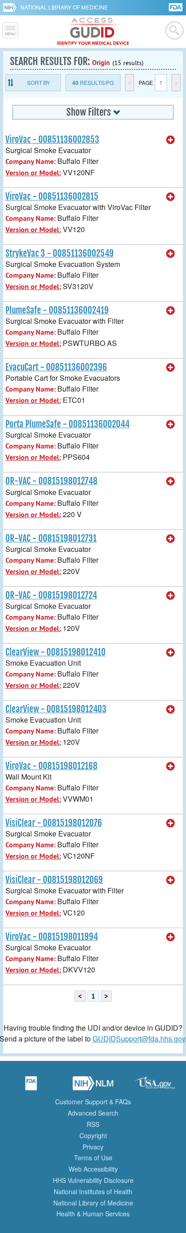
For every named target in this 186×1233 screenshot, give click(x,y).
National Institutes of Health (93, 1191)
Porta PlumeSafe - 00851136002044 (67, 424)
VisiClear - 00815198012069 (54, 879)
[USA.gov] (155, 1086)
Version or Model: (33, 172)
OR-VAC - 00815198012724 (51, 595)
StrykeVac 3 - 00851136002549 (59, 253)
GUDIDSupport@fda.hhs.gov (139, 1038)
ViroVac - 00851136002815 (51, 196)
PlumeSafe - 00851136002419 (57, 310)
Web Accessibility (93, 1168)
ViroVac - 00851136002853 (52, 139)
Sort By (38, 82)
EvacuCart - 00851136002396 (56, 367)
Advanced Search (93, 1112)
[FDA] (176, 6)
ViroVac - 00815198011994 (51, 936)
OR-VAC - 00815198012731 (51, 538)
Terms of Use (93, 1157)
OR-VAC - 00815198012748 (51, 481)
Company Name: (30, 161)
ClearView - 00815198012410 (55, 652)
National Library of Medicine (64, 7)
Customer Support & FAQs (93, 1101)
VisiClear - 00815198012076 (53, 822)
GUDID (93, 32)
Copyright (93, 1135)
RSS (93, 1124)
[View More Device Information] (170, 140)
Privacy (93, 1146)
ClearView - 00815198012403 (56, 709)
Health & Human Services (93, 1213)
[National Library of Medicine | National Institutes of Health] (93, 1086)
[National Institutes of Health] (11, 7)
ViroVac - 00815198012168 (51, 766)
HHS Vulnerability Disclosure (93, 1180)
